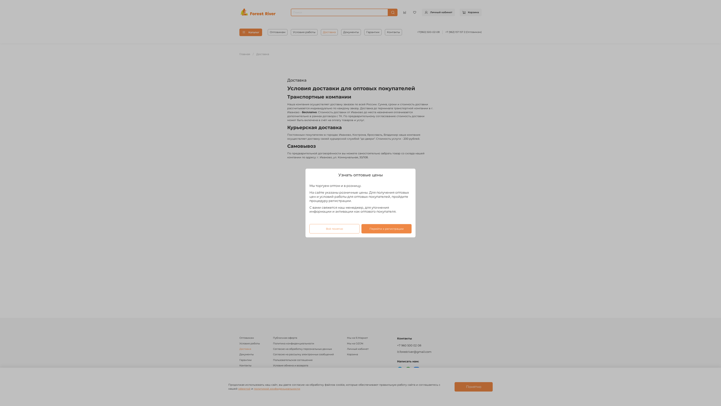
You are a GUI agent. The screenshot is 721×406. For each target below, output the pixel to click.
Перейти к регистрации (387, 228)
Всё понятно (334, 228)
